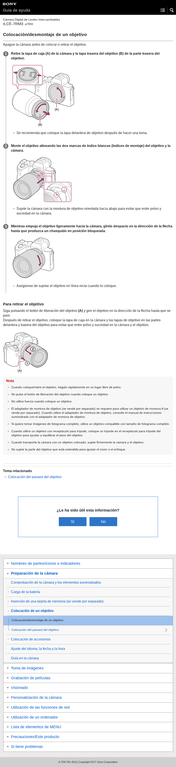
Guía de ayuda (16, 10)
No (103, 521)
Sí (72, 521)
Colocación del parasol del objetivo (35, 477)
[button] (172, 10)
